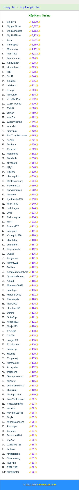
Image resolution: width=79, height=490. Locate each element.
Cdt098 (11, 335)
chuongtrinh (13, 176)
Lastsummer (13, 58)
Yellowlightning (15, 403)
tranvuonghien (14, 190)
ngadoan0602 (14, 294)
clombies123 (13, 308)
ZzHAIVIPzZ (14, 99)
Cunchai (11, 431)
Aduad (10, 281)
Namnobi (11, 194)
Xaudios (11, 81)
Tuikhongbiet (14, 217)
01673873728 (14, 444)
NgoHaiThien (14, 35)
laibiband (11, 85)
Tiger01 (11, 171)
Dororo (10, 312)
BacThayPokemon (17, 135)
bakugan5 (12, 231)
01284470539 (14, 103)
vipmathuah (13, 67)
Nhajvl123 (12, 326)
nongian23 (12, 340)
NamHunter (13, 472)
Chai (9, 40)
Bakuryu (11, 22)
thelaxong (12, 371)
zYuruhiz (11, 331)
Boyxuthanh (13, 249)
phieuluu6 (12, 390)
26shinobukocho (15, 385)
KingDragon (13, 62)
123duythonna (14, 121)
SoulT (10, 76)
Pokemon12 (13, 185)
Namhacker (13, 362)
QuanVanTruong (15, 276)
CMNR (10, 108)
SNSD (10, 140)
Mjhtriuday (12, 49)
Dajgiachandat (14, 31)
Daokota (11, 144)
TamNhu (11, 462)
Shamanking (13, 458)
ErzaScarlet (13, 344)
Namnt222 (12, 262)
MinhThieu (12, 203)
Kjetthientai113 (15, 199)
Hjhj (9, 72)
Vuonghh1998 (14, 235)
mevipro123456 (15, 412)
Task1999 (12, 303)
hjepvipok (12, 131)
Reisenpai (12, 426)
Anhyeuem (12, 258)
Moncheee (12, 153)
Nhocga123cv (14, 394)
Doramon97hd (14, 435)
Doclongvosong (15, 181)
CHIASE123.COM (46, 484)
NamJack (12, 94)
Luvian (10, 112)
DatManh (12, 158)
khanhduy (12, 240)
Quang (10, 253)
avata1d (11, 126)
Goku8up (12, 317)
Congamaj (12, 358)
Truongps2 (12, 44)
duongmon (12, 244)
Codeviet (11, 149)
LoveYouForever (15, 399)
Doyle (10, 417)
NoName (11, 381)
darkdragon (13, 208)
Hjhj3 (9, 167)
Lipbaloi (11, 449)
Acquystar (12, 367)
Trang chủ (9, 7)
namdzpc (12, 290)
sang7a (11, 117)
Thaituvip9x (13, 299)
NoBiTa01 (12, 53)
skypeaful (12, 163)
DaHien (11, 267)
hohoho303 (13, 321)
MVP (9, 222)
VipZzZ (11, 440)
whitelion (11, 408)
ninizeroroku (13, 453)
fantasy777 (13, 226)
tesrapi (10, 90)
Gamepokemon (15, 376)
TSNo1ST (12, 467)
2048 (9, 212)
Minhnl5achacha (15, 422)
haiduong (12, 349)
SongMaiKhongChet (17, 272)
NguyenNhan (14, 26)
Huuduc (11, 353)
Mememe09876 (15, 285)
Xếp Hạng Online (30, 7)
